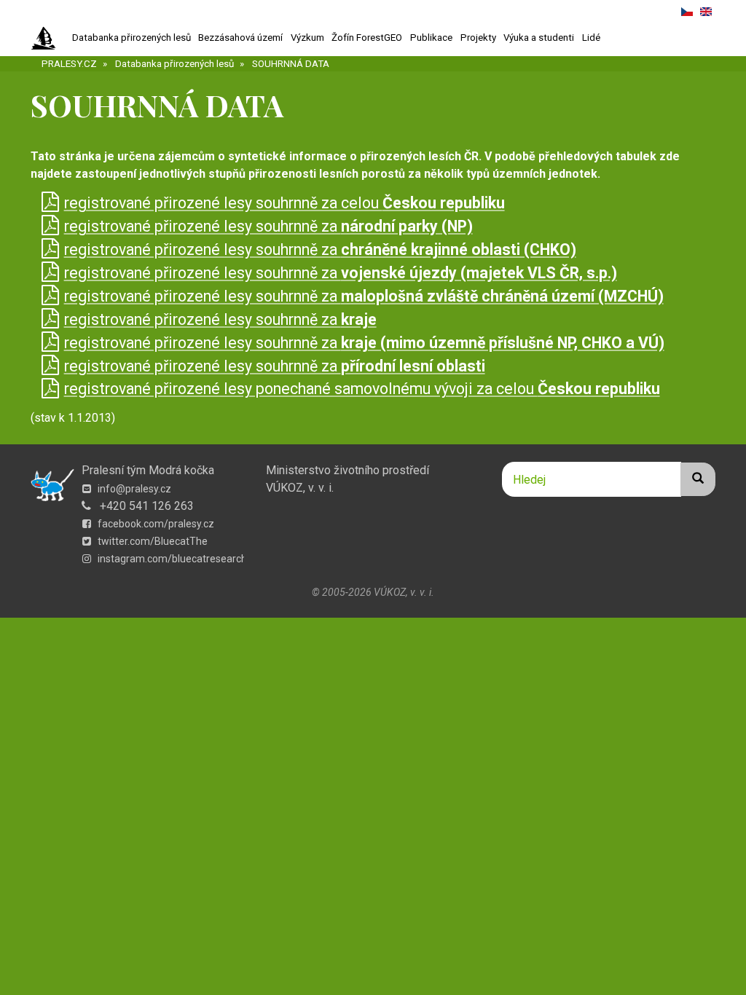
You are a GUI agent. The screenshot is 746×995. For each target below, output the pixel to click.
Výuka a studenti (538, 37)
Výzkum (307, 37)
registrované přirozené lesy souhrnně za (268, 226)
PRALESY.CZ (69, 63)
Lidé (591, 37)
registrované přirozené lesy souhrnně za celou (284, 203)
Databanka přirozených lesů (131, 37)
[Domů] (49, 38)
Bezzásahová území (240, 37)
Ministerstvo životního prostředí (347, 470)
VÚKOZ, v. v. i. (300, 488)
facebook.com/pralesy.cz (154, 524)
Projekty (478, 37)
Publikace (431, 37)
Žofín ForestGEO (366, 37)
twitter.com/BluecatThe (151, 541)
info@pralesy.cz (133, 489)
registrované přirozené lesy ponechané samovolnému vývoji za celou (362, 388)
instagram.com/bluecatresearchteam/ (185, 559)
